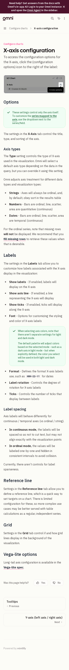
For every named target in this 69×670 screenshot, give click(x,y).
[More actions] (64, 18)
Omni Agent (34, 10)
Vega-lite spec (14, 567)
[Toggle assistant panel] (59, 18)
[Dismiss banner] (64, 6)
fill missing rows (15, 239)
